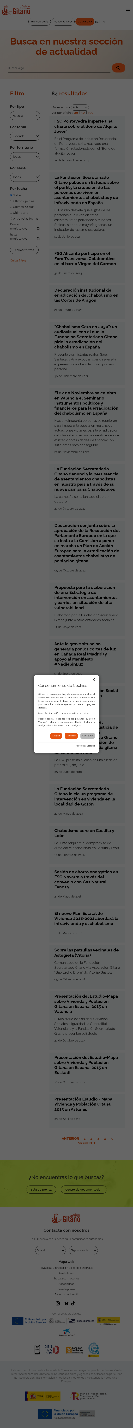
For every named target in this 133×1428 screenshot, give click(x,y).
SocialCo (91, 746)
